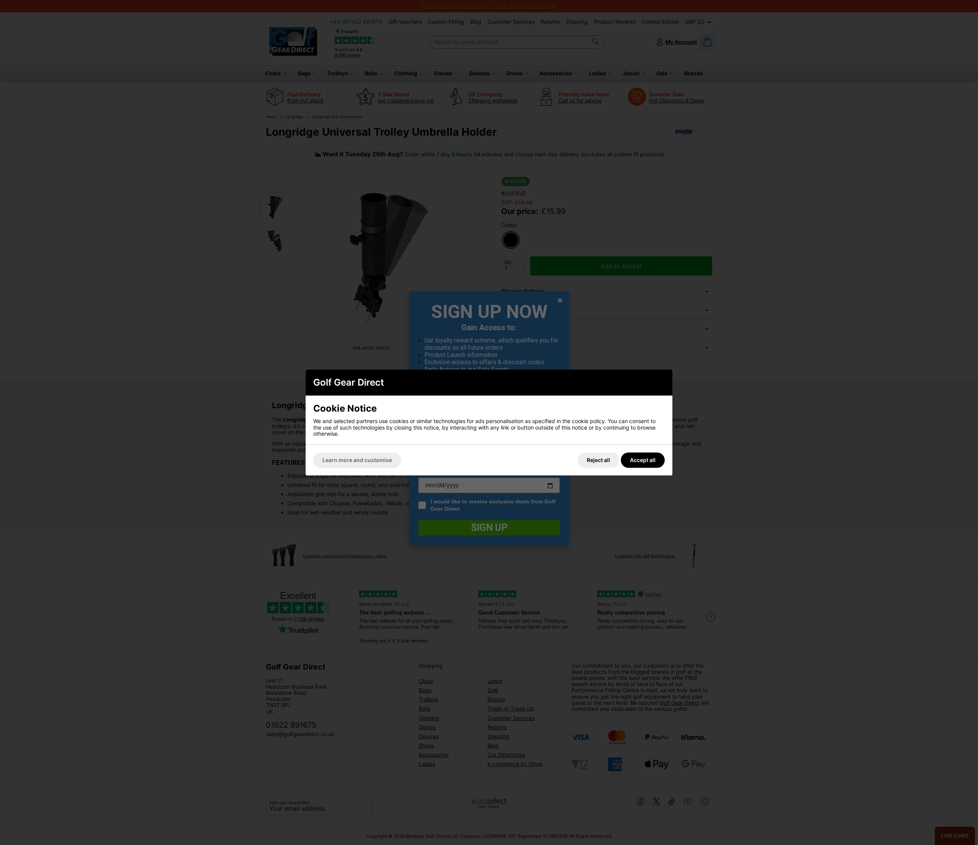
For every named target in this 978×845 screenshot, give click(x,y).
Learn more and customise (357, 460)
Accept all (643, 460)
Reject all (598, 460)
